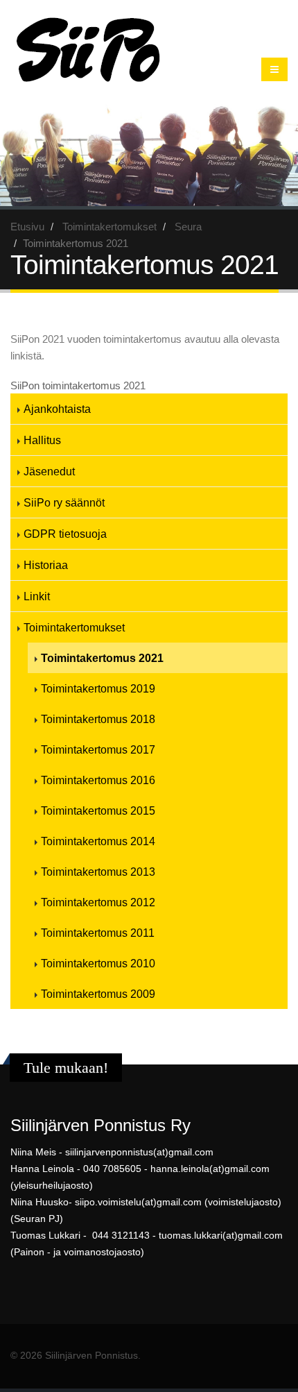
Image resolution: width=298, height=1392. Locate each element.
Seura (188, 226)
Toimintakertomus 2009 (98, 993)
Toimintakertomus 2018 (98, 719)
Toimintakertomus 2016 (98, 780)
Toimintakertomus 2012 (98, 902)
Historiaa (46, 565)
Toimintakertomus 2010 (98, 963)
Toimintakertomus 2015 (98, 810)
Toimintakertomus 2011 (98, 932)
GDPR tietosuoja (65, 533)
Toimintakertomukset (109, 226)
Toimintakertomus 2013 (98, 871)
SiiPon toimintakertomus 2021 (78, 385)
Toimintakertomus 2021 (102, 658)
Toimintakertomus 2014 (98, 841)
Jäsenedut (49, 471)
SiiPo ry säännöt (64, 502)
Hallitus (42, 440)
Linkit (37, 596)
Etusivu (27, 226)
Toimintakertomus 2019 (98, 688)
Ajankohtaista (57, 408)
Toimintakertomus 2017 (98, 749)
